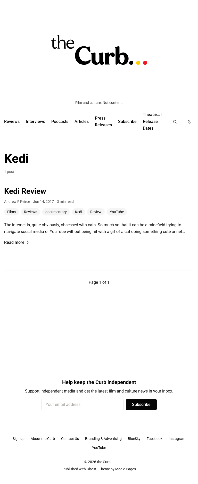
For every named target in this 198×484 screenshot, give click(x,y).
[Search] (175, 121)
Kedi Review (25, 191)
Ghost (91, 469)
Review (96, 212)
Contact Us (70, 439)
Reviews (12, 121)
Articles (82, 121)
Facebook (154, 439)
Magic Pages (125, 469)
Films (11, 212)
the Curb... (105, 462)
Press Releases (103, 121)
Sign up (18, 439)
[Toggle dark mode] (189, 121)
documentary (56, 212)
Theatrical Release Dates (152, 121)
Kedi (78, 212)
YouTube (117, 212)
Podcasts (59, 121)
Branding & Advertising (103, 439)
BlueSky (134, 439)
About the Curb (43, 439)
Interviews (35, 121)
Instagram (177, 439)
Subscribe (127, 121)
